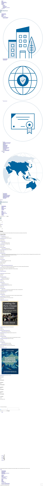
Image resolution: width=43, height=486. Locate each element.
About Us (3, 4)
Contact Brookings (4, 477)
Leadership (3, 475)
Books (2, 480)
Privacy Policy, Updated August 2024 (6, 483)
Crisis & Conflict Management (3, 344)
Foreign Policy (3, 472)
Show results (2, 382)
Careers (4, 5)
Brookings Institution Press (4, 476)
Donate (2, 8)
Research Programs (4, 470)
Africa (1, 267)
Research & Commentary (4, 2)
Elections (3, 15)
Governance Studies (4, 471)
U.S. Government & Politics (3, 249)
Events (2, 1)
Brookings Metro (3, 473)
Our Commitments (5, 6)
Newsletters (3, 3)
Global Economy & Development (3, 290)
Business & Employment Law (3, 332)
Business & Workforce (2, 296)
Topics (2, 16)
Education (3, 207)
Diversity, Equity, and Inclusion (6, 7)
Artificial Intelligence (4, 14)
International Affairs (4, 13)
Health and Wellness (4, 208)
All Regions (3, 209)
